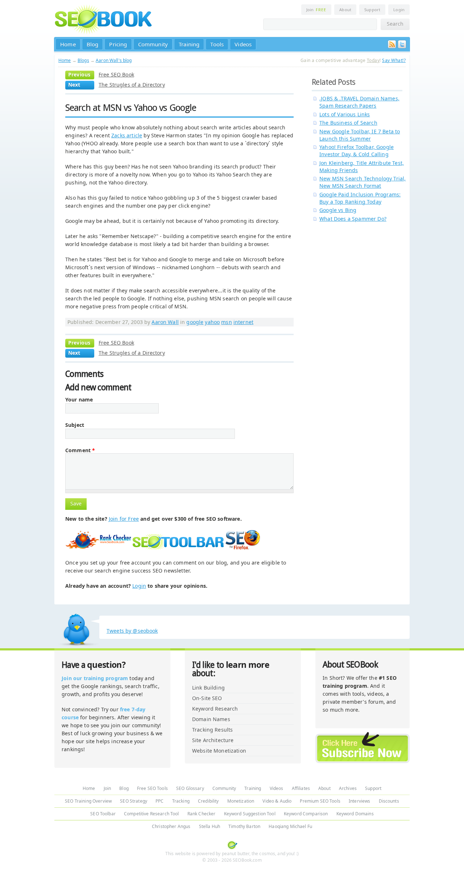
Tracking (181, 801)
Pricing (118, 44)
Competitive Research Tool (151, 814)
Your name (79, 400)
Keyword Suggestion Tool (250, 814)
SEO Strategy (133, 801)
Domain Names (211, 719)
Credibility (208, 801)
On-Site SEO (207, 698)
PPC (159, 801)
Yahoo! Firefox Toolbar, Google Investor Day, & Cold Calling (356, 150)
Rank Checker (201, 814)
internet (243, 322)
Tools (217, 44)
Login (399, 9)
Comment (80, 450)
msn (226, 322)
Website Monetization (219, 750)
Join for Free (124, 518)
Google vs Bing (337, 210)
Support (372, 9)
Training (189, 44)
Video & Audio (276, 801)
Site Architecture (212, 740)
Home (68, 44)
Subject (74, 425)
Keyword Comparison (306, 814)
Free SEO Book (116, 74)
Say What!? (394, 60)
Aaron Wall (165, 322)
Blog (93, 44)
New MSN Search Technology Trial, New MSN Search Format (362, 182)
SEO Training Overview (88, 801)
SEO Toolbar (103, 814)
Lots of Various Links (344, 114)
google (194, 322)
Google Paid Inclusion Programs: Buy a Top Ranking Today (360, 198)
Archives (348, 788)
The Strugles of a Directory (132, 84)
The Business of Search (348, 122)
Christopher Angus (171, 826)
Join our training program (95, 678)
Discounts (389, 801)
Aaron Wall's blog (114, 60)
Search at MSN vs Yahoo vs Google (130, 107)
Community (153, 44)
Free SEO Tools (152, 788)
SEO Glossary (190, 788)
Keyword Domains (355, 814)
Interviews (359, 801)
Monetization (240, 801)
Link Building (208, 687)
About (345, 9)
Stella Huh (209, 826)
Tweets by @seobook (132, 630)
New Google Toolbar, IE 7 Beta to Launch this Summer (359, 135)
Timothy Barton (244, 826)
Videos (243, 44)
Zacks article (126, 135)
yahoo (212, 322)
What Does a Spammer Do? (352, 218)
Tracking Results (212, 729)
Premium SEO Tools (320, 801)
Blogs (83, 60)
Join (316, 9)
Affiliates (301, 788)
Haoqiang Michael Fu (290, 826)
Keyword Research (215, 708)
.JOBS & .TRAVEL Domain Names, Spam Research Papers (359, 102)
